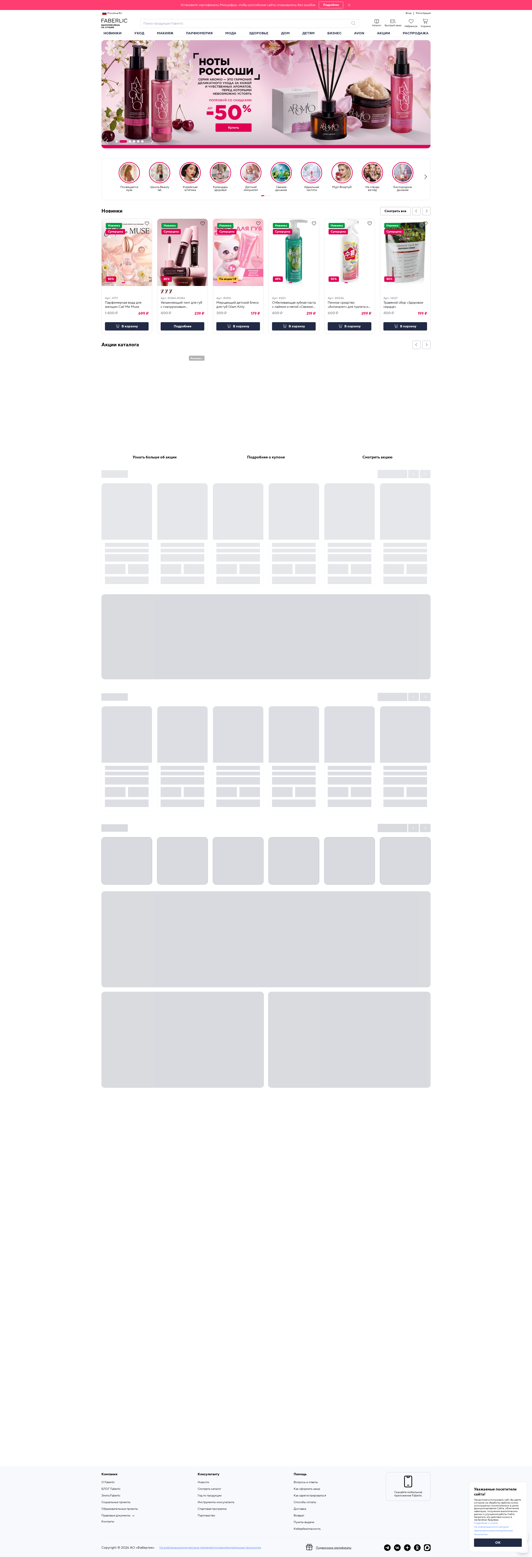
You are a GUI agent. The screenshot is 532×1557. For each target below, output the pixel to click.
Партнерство (206, 1515)
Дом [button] (285, 33)
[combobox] (246, 23)
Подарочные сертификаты (333, 1548)
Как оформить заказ (307, 1489)
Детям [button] (308, 33)
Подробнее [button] (182, 326)
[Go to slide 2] (265, 195)
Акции (383, 33)
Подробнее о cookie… (486, 1523)
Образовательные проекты (119, 1509)
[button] (266, 5)
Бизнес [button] (334, 33)
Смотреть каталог (209, 1489)
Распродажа (416, 33)
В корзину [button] (130, 326)
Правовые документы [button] (116, 1515)
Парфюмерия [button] (199, 33)
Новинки (112, 33)
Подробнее (331, 5)
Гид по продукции (210, 1496)
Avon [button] (359, 33)
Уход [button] (139, 33)
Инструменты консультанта (216, 1502)
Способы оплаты (305, 1502)
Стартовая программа (212, 1509)
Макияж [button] (165, 33)
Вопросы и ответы (306, 1482)
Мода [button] (230, 33)
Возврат (299, 1515)
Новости (203, 1482)
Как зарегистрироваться (310, 1496)
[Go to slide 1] (262, 195)
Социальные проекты (116, 1502)
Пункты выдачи (304, 1522)
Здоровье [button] (258, 33)
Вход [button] (408, 13)
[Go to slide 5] (270, 195)
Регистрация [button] (423, 13)
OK (498, 1543)
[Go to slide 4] (268, 195)
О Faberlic (108, 1482)
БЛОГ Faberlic (111, 1489)
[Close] (349, 4)
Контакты (107, 1522)
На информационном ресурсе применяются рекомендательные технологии (210, 1547)
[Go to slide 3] (267, 195)
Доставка (300, 1509)
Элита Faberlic (110, 1496)
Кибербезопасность (307, 1529)
